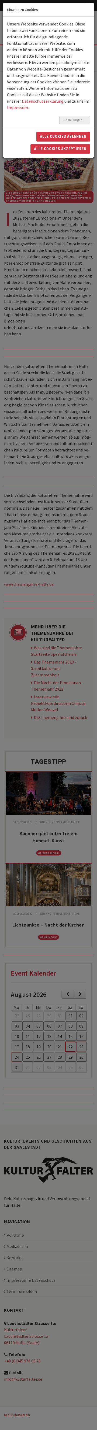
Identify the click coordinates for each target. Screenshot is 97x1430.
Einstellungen (73, 120)
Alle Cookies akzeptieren (60, 149)
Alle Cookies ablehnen (63, 136)
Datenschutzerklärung (43, 101)
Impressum (17, 107)
